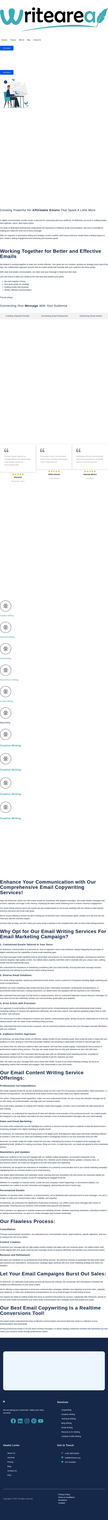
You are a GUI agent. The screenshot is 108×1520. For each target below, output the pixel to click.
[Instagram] (27, 1421)
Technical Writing (7, 637)
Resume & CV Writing (9, 680)
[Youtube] (40, 1421)
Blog (28, 40)
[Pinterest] (33, 1421)
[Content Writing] (5, 691)
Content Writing (6, 701)
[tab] (17, 316)
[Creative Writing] (5, 606)
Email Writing (5, 658)
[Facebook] (13, 1421)
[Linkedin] (20, 1421)
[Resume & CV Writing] (5, 670)
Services (4, 40)
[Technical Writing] (5, 627)
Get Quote (6, 48)
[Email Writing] (5, 648)
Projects (13, 40)
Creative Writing (7, 616)
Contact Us (37, 40)
